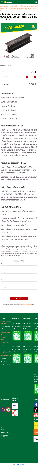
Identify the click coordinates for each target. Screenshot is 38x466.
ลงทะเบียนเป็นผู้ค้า (6, 352)
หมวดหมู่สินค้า (4, 6)
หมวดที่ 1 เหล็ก (14, 6)
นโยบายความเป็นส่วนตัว (27, 304)
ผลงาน (2, 346)
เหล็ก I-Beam (24, 6)
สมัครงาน (3, 349)
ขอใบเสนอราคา (5, 343)
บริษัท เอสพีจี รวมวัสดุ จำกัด (6, 323)
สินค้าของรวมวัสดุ (6, 355)
